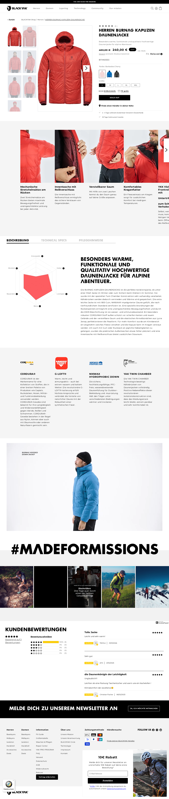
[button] (36, 8)
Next (86, 68)
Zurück (11, 20)
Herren (36, 8)
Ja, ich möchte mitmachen (144, 708)
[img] (157, 633)
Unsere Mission (67, 734)
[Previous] (4, 587)
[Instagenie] (162, 623)
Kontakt (64, 753)
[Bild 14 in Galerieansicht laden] (29, 37)
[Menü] (13, 781)
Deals (9, 753)
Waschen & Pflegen (44, 742)
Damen (49, 8)
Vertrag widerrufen (47, 777)
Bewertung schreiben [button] (41, 636)
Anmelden (108, 781)
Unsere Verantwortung (70, 738)
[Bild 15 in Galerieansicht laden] (14, 61)
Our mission (115, 8)
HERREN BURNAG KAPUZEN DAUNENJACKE (65, 20)
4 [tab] (64, 107)
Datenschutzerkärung (116, 789)
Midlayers (11, 738)
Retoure (39, 772)
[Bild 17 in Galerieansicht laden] (14, 86)
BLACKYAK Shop (28, 20)
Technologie (66, 746)
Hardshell (11, 746)
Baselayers (11, 734)
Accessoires (12, 750)
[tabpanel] (65, 69)
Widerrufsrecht (42, 769)
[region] (84, 2)
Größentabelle (42, 738)
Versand (102, 54)
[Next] (165, 587)
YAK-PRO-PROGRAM (45, 750)
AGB (38, 765)
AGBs (92, 786)
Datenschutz (41, 761)
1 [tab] (50, 107)
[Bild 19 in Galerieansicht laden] (14, 111)
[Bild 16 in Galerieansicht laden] (29, 61)
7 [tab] (79, 107)
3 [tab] (59, 107)
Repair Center (42, 746)
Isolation (10, 742)
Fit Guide (40, 734)
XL (126, 85)
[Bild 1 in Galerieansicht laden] (14, 37)
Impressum (65, 750)
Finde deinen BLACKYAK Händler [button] (121, 741)
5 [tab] (69, 107)
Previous (43, 68)
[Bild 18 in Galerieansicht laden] (29, 86)
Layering (63, 8)
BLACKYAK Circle (68, 742)
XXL (135, 85)
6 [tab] (74, 107)
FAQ (38, 753)
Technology (80, 8)
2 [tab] (54, 107)
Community (97, 8)
